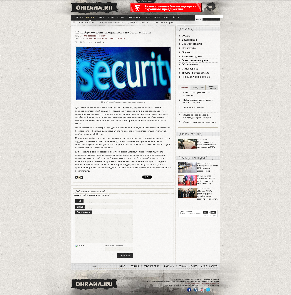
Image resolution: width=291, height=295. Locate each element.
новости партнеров (193, 158)
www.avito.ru (99, 42)
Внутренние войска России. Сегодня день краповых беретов (197, 116)
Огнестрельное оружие (195, 60)
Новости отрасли (86, 22)
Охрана (89, 39)
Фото (148, 17)
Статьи (101, 17)
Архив (166, 17)
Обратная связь (152, 266)
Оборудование (135, 17)
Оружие (120, 17)
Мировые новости (139, 22)
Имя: (79, 201)
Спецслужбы (189, 48)
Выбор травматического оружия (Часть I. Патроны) (197, 101)
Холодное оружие (192, 56)
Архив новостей (209, 266)
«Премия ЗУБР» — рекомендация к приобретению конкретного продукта (207, 195)
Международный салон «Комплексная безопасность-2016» (206, 144)
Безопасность (100, 39)
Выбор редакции (211, 88)
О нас (122, 266)
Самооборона (190, 68)
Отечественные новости (112, 22)
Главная (79, 17)
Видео (157, 17)
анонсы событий (190, 134)
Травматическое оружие (195, 72)
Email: (80, 207)
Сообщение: (83, 212)
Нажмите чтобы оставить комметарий (91, 195)
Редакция (134, 266)
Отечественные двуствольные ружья (199, 122)
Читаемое (184, 88)
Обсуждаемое (198, 88)
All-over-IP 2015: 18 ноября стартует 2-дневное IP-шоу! (206, 181)
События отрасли (117, 39)
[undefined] (198, 216)
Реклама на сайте (188, 266)
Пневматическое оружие (196, 77)
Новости (90, 17)
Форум (176, 17)
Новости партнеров (163, 22)
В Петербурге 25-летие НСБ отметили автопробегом (207, 168)
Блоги (111, 17)
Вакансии (169, 266)
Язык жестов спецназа (193, 107)
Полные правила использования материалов (201, 283)
